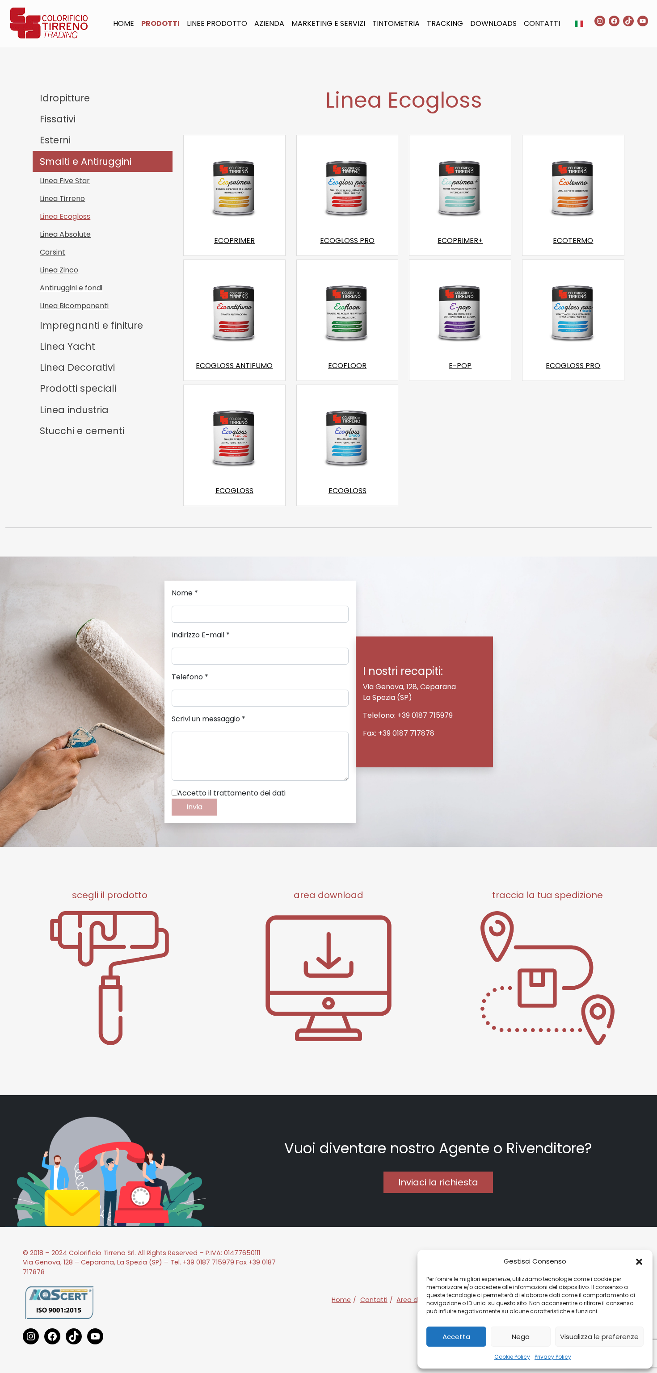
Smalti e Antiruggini (85, 161)
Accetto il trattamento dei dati (231, 793)
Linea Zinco (59, 270)
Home (123, 23)
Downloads (493, 23)
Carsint (52, 252)
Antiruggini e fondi (71, 288)
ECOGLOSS (234, 491)
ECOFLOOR (347, 365)
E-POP (460, 365)
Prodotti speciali (78, 388)
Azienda (269, 23)
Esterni (55, 140)
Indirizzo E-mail (201, 635)
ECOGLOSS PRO (347, 240)
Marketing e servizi (328, 23)
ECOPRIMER (234, 240)
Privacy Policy (553, 1356)
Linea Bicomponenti (74, 306)
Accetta (456, 1336)
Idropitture (65, 98)
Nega (521, 1336)
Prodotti (160, 23)
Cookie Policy (512, 1356)
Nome (185, 593)
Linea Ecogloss (65, 216)
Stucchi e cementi (82, 430)
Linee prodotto (217, 23)
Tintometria (396, 23)
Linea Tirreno (62, 198)
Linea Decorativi (77, 367)
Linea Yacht (67, 346)
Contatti (542, 23)
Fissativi (58, 119)
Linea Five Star (65, 181)
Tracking (445, 23)
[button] (639, 1261)
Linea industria (74, 409)
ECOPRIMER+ (460, 240)
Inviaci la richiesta (438, 1182)
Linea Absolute (65, 234)
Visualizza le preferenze (599, 1336)
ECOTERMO (573, 240)
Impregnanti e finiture (91, 325)
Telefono (190, 677)
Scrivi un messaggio (208, 719)
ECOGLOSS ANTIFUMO (234, 365)
